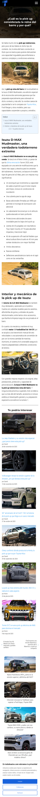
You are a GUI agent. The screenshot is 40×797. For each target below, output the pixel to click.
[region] (20, 779)
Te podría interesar (18, 129)
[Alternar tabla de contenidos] (33, 117)
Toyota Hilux (31, 104)
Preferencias (20, 787)
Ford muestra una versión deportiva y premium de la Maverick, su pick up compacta (30, 644)
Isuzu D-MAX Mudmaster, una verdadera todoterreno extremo (18, 121)
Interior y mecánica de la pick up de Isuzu (18, 126)
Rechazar (20, 793)
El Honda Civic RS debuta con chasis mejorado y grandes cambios (9, 644)
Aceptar (20, 781)
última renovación (13, 162)
